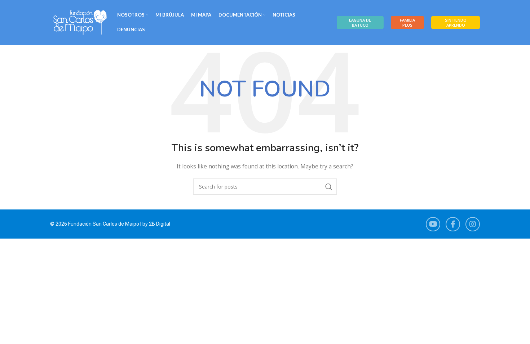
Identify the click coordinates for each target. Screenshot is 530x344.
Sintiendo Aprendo (456, 22)
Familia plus (407, 22)
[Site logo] (80, 21)
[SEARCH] (329, 186)
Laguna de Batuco (360, 22)
